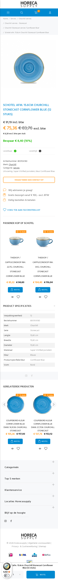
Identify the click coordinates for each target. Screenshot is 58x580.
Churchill (12, 164)
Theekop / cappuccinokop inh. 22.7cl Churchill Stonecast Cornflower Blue (15, 267)
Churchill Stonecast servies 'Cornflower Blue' (22, 28)
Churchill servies (25, 18)
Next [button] (53, 404)
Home (5, 18)
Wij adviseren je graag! (20, 190)
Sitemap (42, 546)
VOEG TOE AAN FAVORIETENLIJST (23, 210)
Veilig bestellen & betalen (21, 200)
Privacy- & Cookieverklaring (24, 546)
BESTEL (17, 289)
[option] (29, 69)
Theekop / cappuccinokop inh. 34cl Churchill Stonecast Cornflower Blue (43, 267)
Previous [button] (4, 404)
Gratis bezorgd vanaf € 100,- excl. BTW (28, 195)
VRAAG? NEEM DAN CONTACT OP (29, 180)
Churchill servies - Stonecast (16, 23)
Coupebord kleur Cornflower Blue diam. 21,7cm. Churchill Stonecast (43, 426)
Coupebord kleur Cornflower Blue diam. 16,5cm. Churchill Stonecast (15, 426)
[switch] (7, 575)
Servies (13, 18)
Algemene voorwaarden (39, 543)
